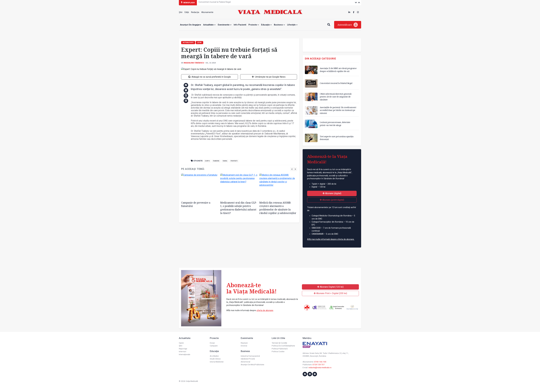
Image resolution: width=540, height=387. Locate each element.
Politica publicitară (279, 348)
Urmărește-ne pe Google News (269, 76)
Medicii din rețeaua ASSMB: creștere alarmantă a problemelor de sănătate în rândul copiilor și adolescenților (277, 208)
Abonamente (207, 12)
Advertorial (245, 362)
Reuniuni (244, 343)
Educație (265, 25)
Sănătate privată (248, 359)
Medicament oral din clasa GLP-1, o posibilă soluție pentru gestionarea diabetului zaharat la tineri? (238, 208)
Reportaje (183, 348)
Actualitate (208, 25)
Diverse (244, 346)
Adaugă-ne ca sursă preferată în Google (211, 76)
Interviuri (182, 351)
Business (279, 25)
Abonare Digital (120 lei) (331, 287)
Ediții (187, 12)
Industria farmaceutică (250, 356)
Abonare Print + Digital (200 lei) (331, 293)
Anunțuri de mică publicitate (252, 364)
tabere (216, 161)
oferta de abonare (264, 310)
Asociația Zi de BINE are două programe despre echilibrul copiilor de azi (338, 69)
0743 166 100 (320, 362)
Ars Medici (214, 356)
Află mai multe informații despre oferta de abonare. (330, 239)
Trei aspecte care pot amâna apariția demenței (336, 138)
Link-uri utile (278, 338)
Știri (180, 12)
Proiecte (252, 25)
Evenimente (224, 25)
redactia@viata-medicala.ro (319, 367)
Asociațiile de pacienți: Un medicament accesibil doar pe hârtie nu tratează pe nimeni (338, 110)
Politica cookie (278, 351)
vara (225, 161)
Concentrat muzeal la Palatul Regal (336, 83)
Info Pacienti (240, 25)
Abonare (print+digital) (333, 199)
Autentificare (345, 24)
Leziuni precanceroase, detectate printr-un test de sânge (335, 123)
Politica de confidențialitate (283, 346)
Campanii (214, 346)
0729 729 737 (318, 364)
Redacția (195, 12)
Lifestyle (291, 25)
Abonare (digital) (333, 193)
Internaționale (184, 354)
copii (207, 161)
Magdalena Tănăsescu (194, 63)
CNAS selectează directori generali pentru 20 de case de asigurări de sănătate (234, 2)
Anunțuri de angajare (190, 25)
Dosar (212, 343)
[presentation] (292, 169)
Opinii (181, 343)
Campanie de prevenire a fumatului (195, 204)
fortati (234, 161)
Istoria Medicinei (216, 362)
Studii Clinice (215, 359)
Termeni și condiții (279, 343)
